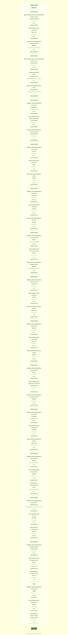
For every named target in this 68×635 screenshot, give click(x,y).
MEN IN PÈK (34, 531)
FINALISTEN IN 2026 (34, 597)
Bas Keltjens (31, 268)
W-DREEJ (34, 487)
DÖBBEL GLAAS (34, 32)
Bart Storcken (38, 268)
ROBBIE (35, 195)
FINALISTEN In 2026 (34, 610)
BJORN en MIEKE (34, 310)
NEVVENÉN (34, 222)
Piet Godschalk (36, 109)
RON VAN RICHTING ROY (34, 76)
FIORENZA (34, 239)
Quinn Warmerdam (36, 489)
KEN (32, 195)
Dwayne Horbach (36, 241)
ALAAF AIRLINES (34, 416)
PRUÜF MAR (34, 354)
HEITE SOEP (34, 151)
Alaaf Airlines (36, 418)
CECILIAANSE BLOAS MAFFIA (34, 18)
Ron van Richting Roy (32, 78)
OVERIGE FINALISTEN (34, 157)
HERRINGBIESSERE (34, 107)
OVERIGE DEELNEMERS (34, 38)
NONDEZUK (34, 604)
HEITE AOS (34, 562)
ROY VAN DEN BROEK (34, 120)
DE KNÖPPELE (34, 429)
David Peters (36, 462)
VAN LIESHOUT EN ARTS (34, 504)
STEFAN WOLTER (34, 283)
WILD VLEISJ (34, 575)
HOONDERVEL (34, 45)
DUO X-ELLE (34, 341)
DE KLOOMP (34, 208)
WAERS (34, 164)
